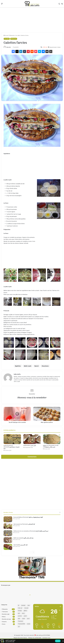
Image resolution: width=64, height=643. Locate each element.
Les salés (17, 35)
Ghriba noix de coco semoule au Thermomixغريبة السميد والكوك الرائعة (30, 531)
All (18, 605)
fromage (20, 610)
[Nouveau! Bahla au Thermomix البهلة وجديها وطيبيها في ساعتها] (8, 519)
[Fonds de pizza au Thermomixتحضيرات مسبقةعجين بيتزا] (12, 439)
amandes (23, 605)
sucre (28, 618)
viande (28, 623)
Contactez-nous (46, 637)
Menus (3, 616)
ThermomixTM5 (21, 623)
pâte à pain (28, 366)
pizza (23, 613)
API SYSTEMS (46, 635)
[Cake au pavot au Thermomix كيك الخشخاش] (8, 526)
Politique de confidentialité (34, 637)
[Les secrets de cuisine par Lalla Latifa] (32, 3)
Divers (3, 624)
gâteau (25, 610)
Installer (58, 641)
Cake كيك (20, 608)
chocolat (26, 608)
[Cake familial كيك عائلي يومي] (8, 547)
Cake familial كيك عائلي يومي (20, 545)
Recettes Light (5, 614)
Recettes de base (6, 619)
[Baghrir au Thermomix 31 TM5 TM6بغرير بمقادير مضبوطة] (51, 439)
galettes (18, 366)
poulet (25, 615)
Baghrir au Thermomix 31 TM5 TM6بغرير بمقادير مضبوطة (50, 446)
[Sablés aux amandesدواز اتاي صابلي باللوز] (8, 540)
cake (28, 605)
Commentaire (32, 456)
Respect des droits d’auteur (20, 637)
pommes (20, 615)
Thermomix (5, 611)
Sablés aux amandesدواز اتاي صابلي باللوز (23, 538)
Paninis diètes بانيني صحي (29, 445)
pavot (37, 366)
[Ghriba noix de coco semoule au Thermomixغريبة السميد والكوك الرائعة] (8, 533)
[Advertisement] (32, 20)
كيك (19, 626)
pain (19, 613)
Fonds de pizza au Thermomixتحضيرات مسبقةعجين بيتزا (12, 447)
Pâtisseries (12, 35)
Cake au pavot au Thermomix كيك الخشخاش (24, 524)
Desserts (4, 621)
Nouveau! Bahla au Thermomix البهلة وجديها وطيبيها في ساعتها (28, 517)
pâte (19, 618)
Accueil (6, 35)
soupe (23, 618)
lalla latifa (8, 47)
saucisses (46, 366)
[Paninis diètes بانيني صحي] (32, 439)
